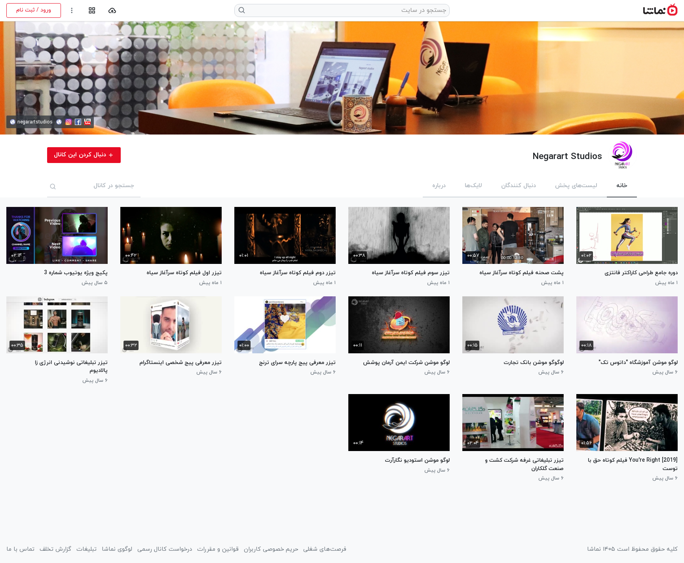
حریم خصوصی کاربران (271, 550)
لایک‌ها (473, 186)
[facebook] (78, 122)
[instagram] (68, 122)
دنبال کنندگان (518, 186)
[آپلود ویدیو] (112, 10)
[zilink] (59, 122)
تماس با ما (20, 550)
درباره (439, 186)
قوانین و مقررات (218, 550)
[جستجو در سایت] (242, 10)
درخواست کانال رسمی (164, 550)
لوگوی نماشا (117, 550)
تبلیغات (86, 550)
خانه (621, 186)
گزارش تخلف (55, 550)
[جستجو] (53, 186)
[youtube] (87, 122)
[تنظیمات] (72, 10)
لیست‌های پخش (576, 186)
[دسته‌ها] (92, 10)
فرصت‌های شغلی (324, 550)
